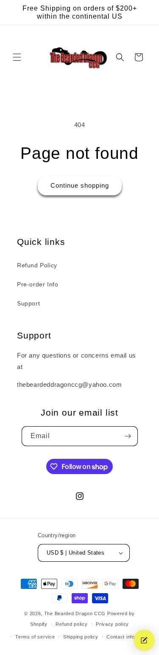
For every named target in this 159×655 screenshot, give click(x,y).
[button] (17, 57)
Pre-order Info (37, 284)
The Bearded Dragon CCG (75, 613)
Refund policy (71, 624)
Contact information (129, 636)
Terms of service (35, 636)
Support (28, 303)
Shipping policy (80, 636)
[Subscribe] (128, 436)
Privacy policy (112, 624)
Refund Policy (37, 265)
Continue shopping (79, 185)
